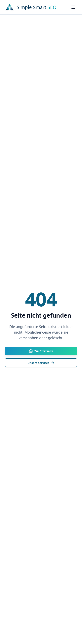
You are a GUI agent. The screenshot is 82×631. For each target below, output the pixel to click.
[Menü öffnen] (73, 7)
